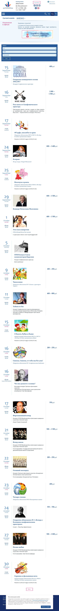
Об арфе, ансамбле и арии (25, 133)
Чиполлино (18, 282)
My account (52, 1)
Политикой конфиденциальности (40, 600)
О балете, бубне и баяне (24, 334)
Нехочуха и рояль (21, 182)
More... (29, 589)
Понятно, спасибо (46, 606)
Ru (49, 14)
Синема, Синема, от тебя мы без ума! (28, 361)
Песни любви (18, 547)
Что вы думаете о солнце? (24, 384)
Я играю (16, 159)
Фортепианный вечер (22, 416)
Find (6, 58)
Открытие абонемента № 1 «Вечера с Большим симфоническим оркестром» (28, 522)
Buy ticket (36, 2)
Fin (56, 14)
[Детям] (38, 8)
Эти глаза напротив (21, 230)
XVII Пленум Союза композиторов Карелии (24, 256)
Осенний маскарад (21, 470)
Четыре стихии (19, 497)
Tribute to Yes (18, 307)
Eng (52, 14)
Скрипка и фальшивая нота (25, 576)
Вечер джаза (18, 442)
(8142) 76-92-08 (19, 3)
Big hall (6, 77)
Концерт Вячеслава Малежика (25, 209)
